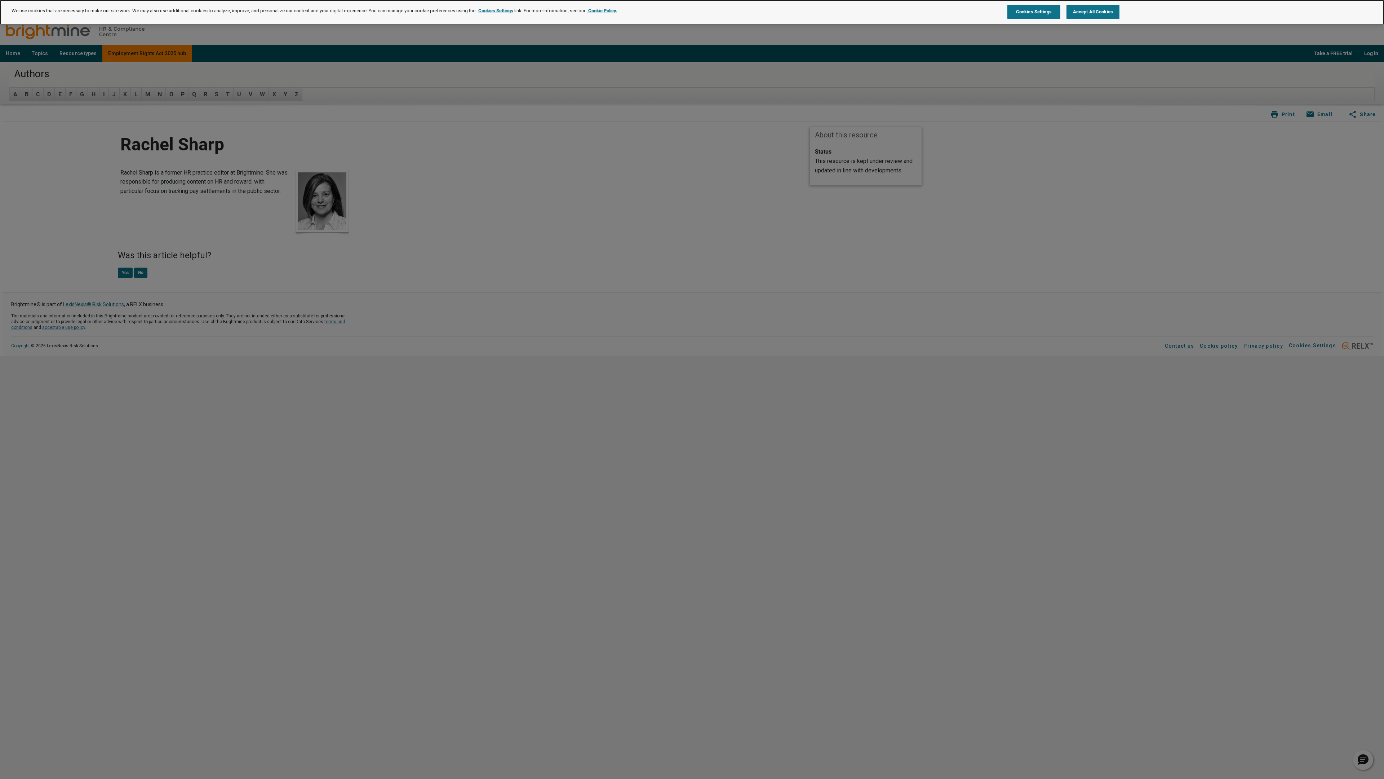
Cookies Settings (495, 10)
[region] (692, 12)
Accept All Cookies (1093, 11)
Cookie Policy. (602, 10)
